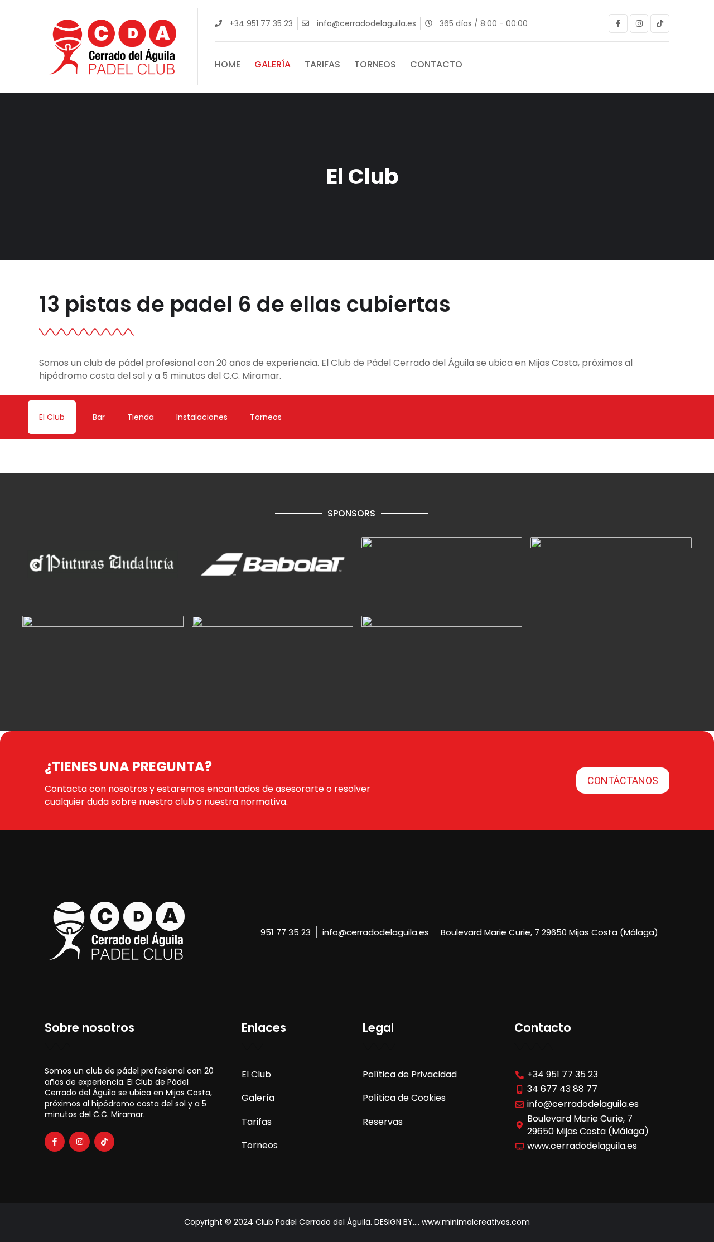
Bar (99, 417)
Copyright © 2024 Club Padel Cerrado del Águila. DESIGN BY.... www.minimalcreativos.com (357, 1221)
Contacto (436, 64)
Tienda (140, 417)
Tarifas (322, 64)
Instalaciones (202, 417)
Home (227, 64)
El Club (52, 417)
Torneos (375, 64)
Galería (272, 64)
